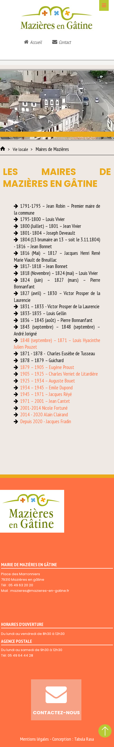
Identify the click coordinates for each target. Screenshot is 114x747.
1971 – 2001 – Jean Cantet (45, 401)
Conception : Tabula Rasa (73, 739)
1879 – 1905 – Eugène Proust (47, 367)
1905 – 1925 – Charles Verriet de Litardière (59, 374)
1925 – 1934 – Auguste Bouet (47, 380)
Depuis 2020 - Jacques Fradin (45, 421)
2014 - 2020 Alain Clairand (44, 414)
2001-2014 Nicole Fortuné (44, 408)
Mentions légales (34, 739)
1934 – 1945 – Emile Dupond (46, 387)
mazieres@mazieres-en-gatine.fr (39, 590)
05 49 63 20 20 (20, 585)
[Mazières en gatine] (2, 148)
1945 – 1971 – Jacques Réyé (46, 394)
